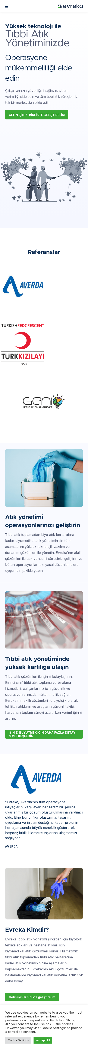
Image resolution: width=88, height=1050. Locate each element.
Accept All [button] (43, 1040)
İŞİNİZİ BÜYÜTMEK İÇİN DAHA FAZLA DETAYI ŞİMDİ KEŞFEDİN (42, 734)
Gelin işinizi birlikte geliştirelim (37, 115)
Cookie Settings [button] (18, 1040)
